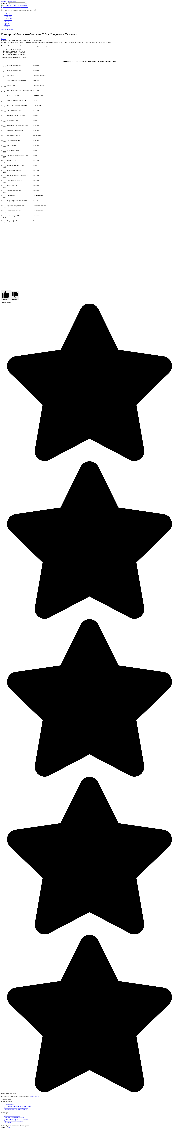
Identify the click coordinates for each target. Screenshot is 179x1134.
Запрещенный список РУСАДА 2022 (16, 1119)
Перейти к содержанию (8, 1)
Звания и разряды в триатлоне (14, 1117)
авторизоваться (34, 1096)
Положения (8, 18)
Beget (8, 1127)
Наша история (9, 1104)
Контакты (7, 1122)
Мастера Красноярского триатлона (15, 1109)
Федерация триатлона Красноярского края (14, 7)
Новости (7, 13)
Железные (7, 23)
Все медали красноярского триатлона (16, 1108)
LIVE (6, 26)
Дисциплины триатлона (12, 1116)
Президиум (8, 15)
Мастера (7, 25)
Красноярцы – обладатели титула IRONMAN (18, 1106)
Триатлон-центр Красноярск (13, 1121)
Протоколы (8, 20)
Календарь (7, 16)
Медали (6, 21)
